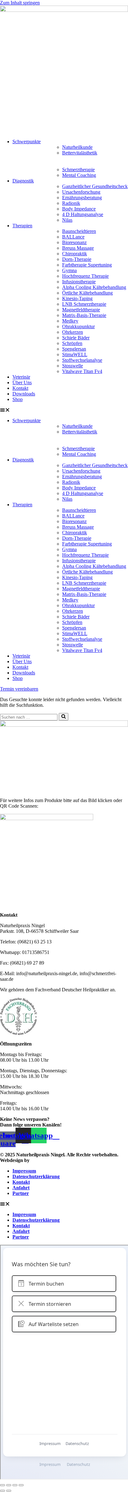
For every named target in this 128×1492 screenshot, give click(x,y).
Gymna (69, 270)
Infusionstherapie (79, 281)
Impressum (24, 1170)
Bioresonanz (74, 242)
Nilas (67, 220)
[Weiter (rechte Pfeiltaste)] (8, 1491)
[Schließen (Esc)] (21, 1485)
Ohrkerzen (72, 332)
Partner (20, 1193)
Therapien (22, 225)
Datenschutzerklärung (36, 1176)
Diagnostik (23, 180)
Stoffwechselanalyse (82, 360)
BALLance (73, 236)
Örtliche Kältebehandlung (87, 292)
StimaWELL (74, 354)
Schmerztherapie (78, 169)
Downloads (23, 393)
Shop (17, 399)
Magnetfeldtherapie (81, 309)
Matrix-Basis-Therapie (84, 315)
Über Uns (22, 382)
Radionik (71, 203)
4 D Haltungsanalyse (82, 214)
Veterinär (21, 377)
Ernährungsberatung (82, 197)
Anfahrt (21, 1187)
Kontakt (20, 388)
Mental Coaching (79, 175)
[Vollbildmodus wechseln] (8, 1485)
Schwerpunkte (26, 141)
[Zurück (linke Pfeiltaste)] (2, 1491)
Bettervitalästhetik (79, 152)
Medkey (70, 320)
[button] (64, 410)
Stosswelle (72, 365)
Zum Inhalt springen (20, 2)
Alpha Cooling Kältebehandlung (94, 287)
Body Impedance (79, 208)
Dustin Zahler (45, 1160)
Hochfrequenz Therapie (85, 276)
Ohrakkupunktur (78, 326)
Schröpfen (72, 343)
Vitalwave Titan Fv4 (82, 371)
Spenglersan (74, 349)
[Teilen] (14, 1485)
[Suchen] (63, 716)
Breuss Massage (78, 248)
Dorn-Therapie (76, 259)
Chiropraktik (74, 253)
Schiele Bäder (75, 337)
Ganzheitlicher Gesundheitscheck (95, 186)
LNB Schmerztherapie (84, 304)
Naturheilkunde (77, 147)
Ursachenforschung (81, 192)
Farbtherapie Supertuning (87, 264)
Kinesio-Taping (77, 298)
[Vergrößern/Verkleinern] (2, 1485)
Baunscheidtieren (79, 231)
